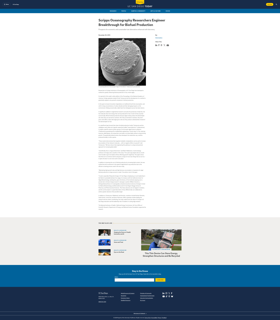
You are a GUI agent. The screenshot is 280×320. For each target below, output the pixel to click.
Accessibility (154, 317)
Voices (168, 11)
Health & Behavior (120, 230)
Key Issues (142, 300)
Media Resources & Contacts (127, 293)
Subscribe (269, 4)
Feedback (164, 317)
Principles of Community (146, 293)
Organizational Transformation (147, 295)
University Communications (146, 298)
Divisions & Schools (139, 313)
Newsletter (123, 295)
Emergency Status (125, 298)
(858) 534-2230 (102, 301)
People (123, 11)
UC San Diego (16, 4)
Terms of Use (148, 317)
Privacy (159, 317)
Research (113, 11)
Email (116, 277)
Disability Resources (125, 300)
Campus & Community (138, 11)
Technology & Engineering (161, 249)
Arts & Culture (155, 11)
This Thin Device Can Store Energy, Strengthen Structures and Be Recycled (161, 254)
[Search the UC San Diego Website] (276, 4)
